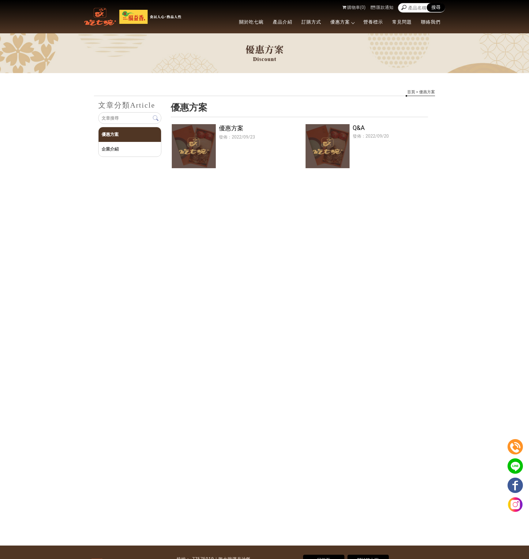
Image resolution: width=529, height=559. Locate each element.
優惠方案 (340, 22)
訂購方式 (311, 22)
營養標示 (373, 22)
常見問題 (402, 22)
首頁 (411, 92)
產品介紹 (282, 22)
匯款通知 (384, 7)
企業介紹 (110, 148)
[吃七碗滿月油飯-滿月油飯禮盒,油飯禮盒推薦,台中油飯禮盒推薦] (133, 17)
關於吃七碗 (251, 22)
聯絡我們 (431, 22)
